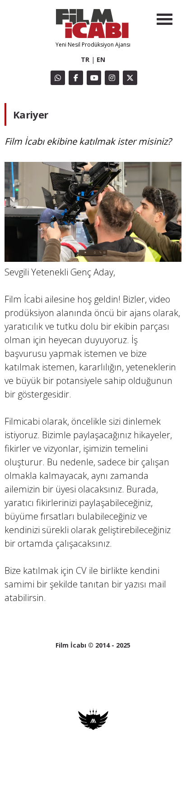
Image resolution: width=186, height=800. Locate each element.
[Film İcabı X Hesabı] (130, 78)
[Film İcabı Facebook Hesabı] (76, 78)
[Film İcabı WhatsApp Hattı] (58, 78)
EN (101, 59)
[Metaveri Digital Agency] (93, 728)
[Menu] (164, 19)
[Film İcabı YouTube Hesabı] (94, 78)
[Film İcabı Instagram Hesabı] (112, 78)
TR (85, 59)
